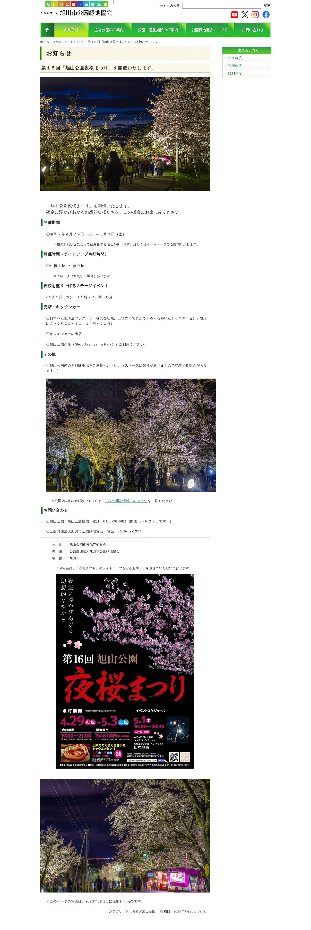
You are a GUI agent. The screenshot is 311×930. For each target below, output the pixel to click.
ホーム (44, 42)
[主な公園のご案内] (110, 35)
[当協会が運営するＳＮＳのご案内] (250, 16)
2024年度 (234, 73)
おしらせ (77, 42)
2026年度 (234, 58)
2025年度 (234, 66)
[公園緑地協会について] (210, 35)
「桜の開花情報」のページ (126, 501)
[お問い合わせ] (253, 35)
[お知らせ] (71, 35)
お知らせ (60, 42)
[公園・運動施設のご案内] (158, 35)
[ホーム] (77, 15)
